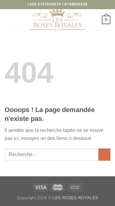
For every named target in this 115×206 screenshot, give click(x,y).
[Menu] (8, 19)
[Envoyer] (104, 154)
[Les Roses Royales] (57, 20)
